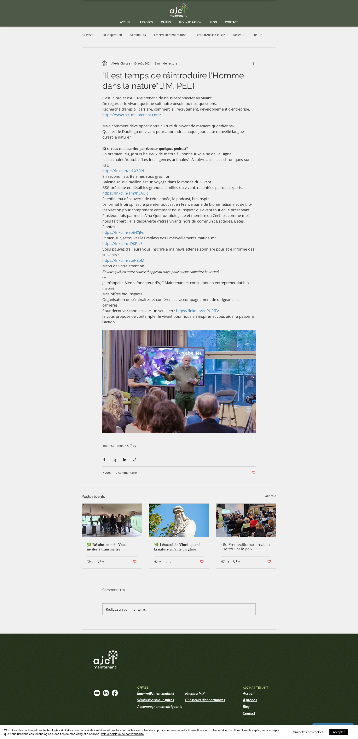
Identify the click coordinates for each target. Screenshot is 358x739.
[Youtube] (97, 693)
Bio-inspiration (112, 35)
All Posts (87, 35)
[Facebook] (115, 693)
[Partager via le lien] (135, 460)
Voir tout (270, 496)
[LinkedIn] (106, 693)
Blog (246, 706)
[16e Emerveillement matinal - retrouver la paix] (246, 520)
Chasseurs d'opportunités (205, 700)
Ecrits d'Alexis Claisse (210, 35)
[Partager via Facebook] (104, 460)
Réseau (238, 35)
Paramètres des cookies (307, 732)
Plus (255, 35)
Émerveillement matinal (155, 693)
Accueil (248, 693)
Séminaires (138, 35)
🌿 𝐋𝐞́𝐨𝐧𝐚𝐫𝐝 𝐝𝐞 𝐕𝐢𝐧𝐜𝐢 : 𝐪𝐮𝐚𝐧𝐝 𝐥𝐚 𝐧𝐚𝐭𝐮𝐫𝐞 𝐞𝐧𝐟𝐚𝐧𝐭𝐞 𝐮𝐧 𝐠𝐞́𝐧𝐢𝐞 (177, 546)
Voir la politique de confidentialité (122, 734)
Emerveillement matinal (170, 35)
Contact (249, 713)
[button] (166, 22)
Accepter (339, 732)
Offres (131, 446)
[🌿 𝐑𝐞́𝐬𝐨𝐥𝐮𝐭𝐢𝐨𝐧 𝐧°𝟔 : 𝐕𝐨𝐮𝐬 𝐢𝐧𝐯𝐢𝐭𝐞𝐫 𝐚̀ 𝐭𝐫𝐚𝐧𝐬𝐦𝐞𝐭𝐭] (112, 520)
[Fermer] (353, 732)
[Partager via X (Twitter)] (114, 460)
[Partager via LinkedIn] (125, 460)
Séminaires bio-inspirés (155, 700)
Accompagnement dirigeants (159, 706)
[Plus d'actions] (253, 63)
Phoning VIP (194, 693)
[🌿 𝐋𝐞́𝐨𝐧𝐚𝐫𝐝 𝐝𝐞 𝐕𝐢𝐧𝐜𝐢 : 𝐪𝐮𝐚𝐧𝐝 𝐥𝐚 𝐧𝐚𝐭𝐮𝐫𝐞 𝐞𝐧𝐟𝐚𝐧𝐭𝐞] (179, 520)
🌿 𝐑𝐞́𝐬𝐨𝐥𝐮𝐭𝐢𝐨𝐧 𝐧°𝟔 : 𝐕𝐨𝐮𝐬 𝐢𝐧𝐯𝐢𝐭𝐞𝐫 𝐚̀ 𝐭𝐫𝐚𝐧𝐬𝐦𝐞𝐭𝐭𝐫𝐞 (106, 546)
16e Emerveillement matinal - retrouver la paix (246, 546)
